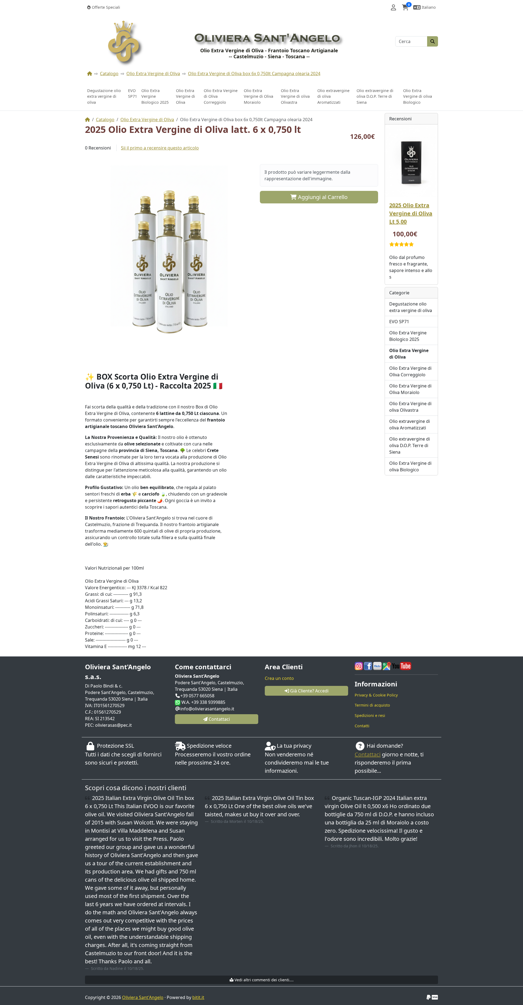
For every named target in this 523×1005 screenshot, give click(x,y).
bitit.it (198, 997)
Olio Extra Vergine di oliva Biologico (417, 96)
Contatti (362, 725)
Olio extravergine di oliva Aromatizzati (333, 96)
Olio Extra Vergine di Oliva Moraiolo (258, 96)
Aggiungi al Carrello (322, 197)
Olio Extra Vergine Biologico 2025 (155, 96)
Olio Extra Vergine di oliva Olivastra (295, 96)
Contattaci (368, 754)
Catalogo (109, 74)
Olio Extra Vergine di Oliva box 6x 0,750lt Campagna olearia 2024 (254, 74)
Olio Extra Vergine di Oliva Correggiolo (221, 96)
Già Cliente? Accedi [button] (309, 691)
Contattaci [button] (219, 719)
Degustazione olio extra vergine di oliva (104, 96)
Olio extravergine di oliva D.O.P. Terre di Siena (375, 96)
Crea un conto (279, 678)
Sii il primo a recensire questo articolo (160, 148)
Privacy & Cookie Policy (376, 695)
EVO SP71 (132, 93)
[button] (393, 7)
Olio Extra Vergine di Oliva (153, 74)
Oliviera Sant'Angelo (142, 997)
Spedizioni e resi (370, 715)
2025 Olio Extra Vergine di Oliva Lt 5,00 (410, 213)
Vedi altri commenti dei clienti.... (263, 979)
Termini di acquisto (372, 705)
